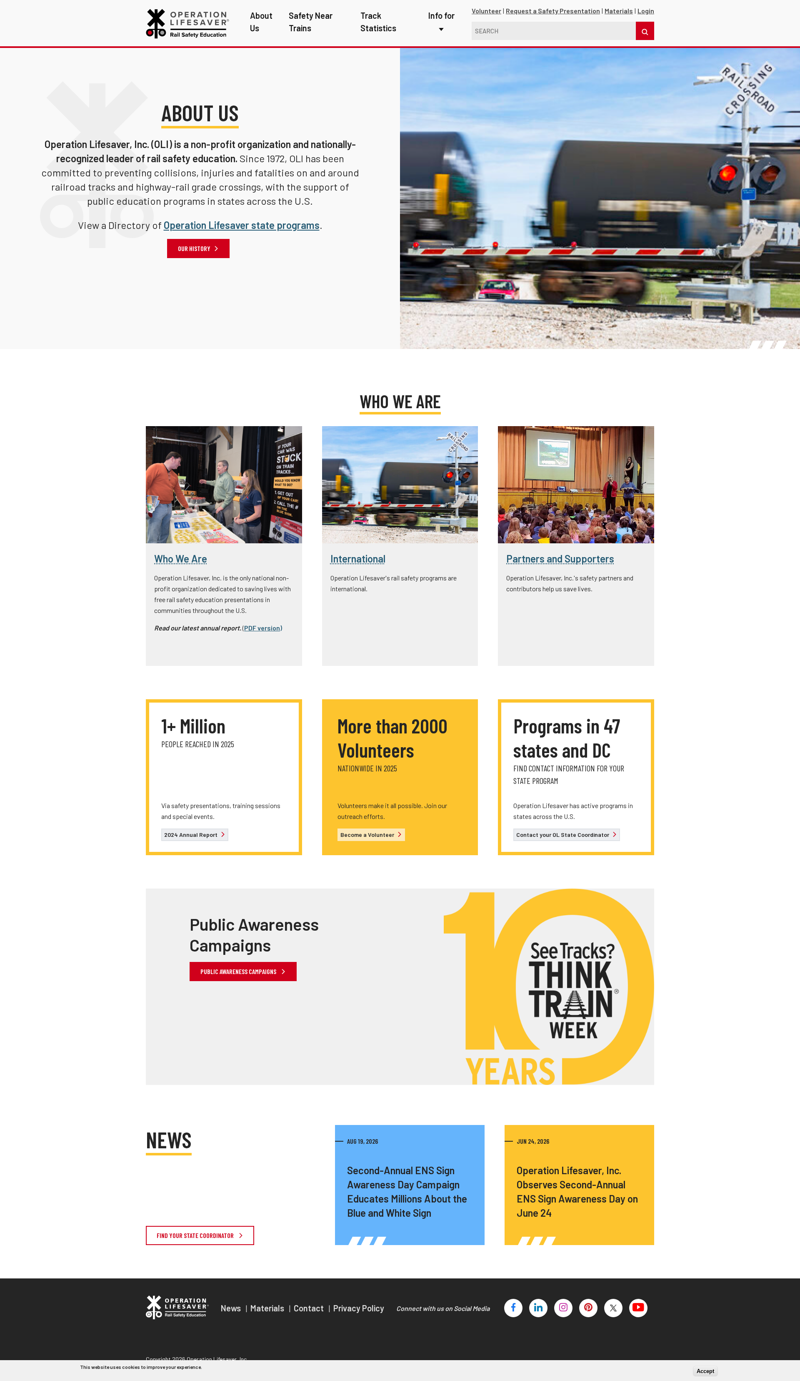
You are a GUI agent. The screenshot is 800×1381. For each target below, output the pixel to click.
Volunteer (486, 11)
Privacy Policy (358, 1308)
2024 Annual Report (191, 834)
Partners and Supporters (560, 558)
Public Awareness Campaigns (239, 971)
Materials (619, 11)
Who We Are (180, 558)
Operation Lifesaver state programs (242, 225)
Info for (441, 15)
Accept (705, 1371)
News (231, 1308)
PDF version (262, 628)
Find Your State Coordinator (196, 1235)
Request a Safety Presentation (553, 11)
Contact (309, 1308)
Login (646, 11)
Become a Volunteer (367, 834)
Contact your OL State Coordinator (563, 834)
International (357, 558)
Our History (194, 248)
